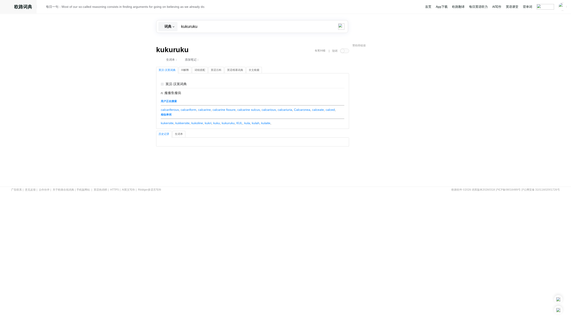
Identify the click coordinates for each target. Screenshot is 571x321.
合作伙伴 (44, 189)
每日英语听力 (478, 6)
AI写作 (496, 6)
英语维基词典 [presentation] (235, 70)
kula (247, 123)
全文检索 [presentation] (254, 70)
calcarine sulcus (248, 109)
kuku (216, 123)
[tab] (167, 70)
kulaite (265, 123)
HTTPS (114, 189)
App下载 (442, 6)
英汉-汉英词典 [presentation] (167, 70)
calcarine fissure (224, 109)
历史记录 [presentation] (164, 134)
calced (330, 109)
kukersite (167, 123)
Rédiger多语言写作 (149, 189)
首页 (428, 6)
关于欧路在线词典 (63, 189)
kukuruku (228, 123)
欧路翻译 (458, 6)
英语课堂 (512, 6)
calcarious (269, 109)
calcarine (204, 109)
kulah (255, 123)
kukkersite (182, 123)
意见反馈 (30, 189)
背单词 (527, 6)
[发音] (42, 7)
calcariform (188, 109)
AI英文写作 (128, 189)
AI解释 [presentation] (185, 70)
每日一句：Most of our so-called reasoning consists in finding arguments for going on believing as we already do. (125, 6)
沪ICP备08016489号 (508, 189)
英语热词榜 (100, 189)
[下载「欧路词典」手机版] (558, 299)
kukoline (197, 123)
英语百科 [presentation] (216, 70)
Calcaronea (302, 109)
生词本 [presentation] (179, 134)
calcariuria (285, 109)
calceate (318, 109)
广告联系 (16, 189)
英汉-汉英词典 (176, 84)
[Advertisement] (385, 117)
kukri (208, 123)
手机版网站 (83, 189)
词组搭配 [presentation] (199, 70)
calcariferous (170, 109)
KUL (239, 123)
